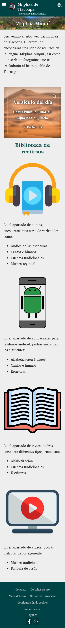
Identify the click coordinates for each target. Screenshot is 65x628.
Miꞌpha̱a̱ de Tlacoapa (28, 6)
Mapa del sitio (17, 596)
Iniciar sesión (32, 609)
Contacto (21, 589)
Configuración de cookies (33, 602)
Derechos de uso (40, 589)
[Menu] (6, 5)
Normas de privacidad (43, 596)
